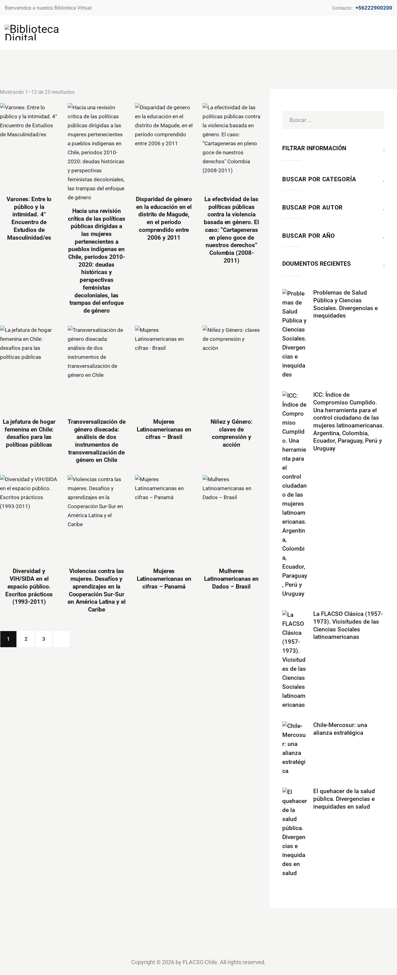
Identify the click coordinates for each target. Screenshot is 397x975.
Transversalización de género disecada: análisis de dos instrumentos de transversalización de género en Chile (97, 441)
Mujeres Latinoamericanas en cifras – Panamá (164, 578)
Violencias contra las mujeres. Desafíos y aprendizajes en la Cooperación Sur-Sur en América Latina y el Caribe (97, 590)
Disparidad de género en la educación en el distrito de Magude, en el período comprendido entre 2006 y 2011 (164, 218)
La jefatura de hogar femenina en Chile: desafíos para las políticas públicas (29, 433)
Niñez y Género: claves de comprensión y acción (231, 433)
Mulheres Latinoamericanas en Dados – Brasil (231, 578)
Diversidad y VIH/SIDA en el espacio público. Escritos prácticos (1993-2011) (29, 586)
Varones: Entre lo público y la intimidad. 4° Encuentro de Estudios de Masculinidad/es (29, 218)
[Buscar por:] (333, 120)
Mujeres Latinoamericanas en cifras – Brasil (164, 429)
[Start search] (388, 32)
